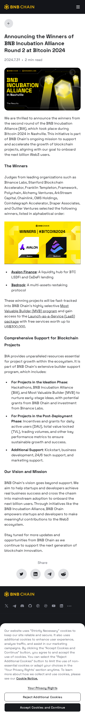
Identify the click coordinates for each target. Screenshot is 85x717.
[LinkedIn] (35, 574)
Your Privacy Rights (42, 688)
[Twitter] (21, 574)
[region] (42, 670)
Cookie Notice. (27, 678)
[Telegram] (49, 574)
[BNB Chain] (19, 6)
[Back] (8, 23)
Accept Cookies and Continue (42, 707)
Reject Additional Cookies (42, 697)
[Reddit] (63, 574)
